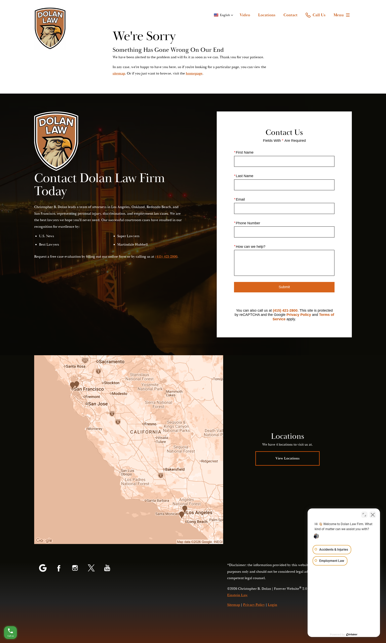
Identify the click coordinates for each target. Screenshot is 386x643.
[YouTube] (107, 568)
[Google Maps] (43, 568)
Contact (290, 15)
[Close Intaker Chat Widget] (373, 514)
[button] (223, 15)
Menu (339, 15)
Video (245, 15)
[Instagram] (75, 568)
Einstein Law (237, 595)
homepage (194, 73)
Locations (266, 15)
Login (272, 604)
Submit (284, 287)
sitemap (119, 73)
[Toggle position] (364, 514)
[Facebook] (59, 568)
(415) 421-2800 (285, 310)
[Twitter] (91, 568)
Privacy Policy (298, 315)
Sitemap (233, 604)
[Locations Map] (128, 449)
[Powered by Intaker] (352, 634)
